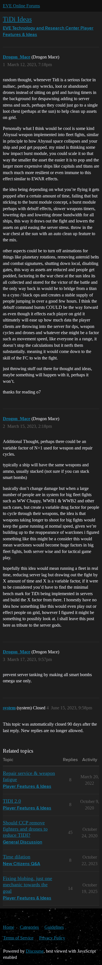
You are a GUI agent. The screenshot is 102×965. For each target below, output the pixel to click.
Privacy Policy (52, 937)
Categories (29, 927)
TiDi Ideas (17, 19)
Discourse (35, 951)
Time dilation (16, 857)
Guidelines (54, 927)
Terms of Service (18, 937)
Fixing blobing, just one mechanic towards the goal (27, 885)
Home (8, 927)
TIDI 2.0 (12, 801)
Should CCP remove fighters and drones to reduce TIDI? (25, 829)
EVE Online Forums (21, 5)
